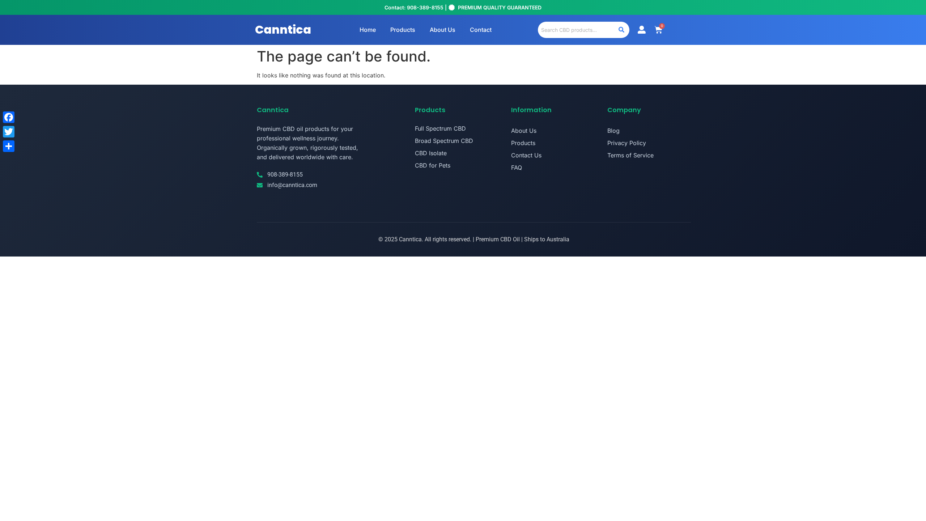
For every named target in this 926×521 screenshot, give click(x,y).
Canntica (283, 29)
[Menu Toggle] (642, 30)
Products (402, 29)
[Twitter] (8, 131)
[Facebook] (8, 117)
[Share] (8, 146)
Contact (481, 29)
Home (368, 29)
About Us (442, 29)
